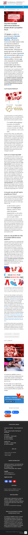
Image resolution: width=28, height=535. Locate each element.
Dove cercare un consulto (10, 452)
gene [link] (16, 215)
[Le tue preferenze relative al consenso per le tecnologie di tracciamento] (25, 532)
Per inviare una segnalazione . (12, 505)
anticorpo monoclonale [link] (11, 188)
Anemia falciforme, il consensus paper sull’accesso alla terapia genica (14, 350)
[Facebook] (6, 481)
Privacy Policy (22, 533)
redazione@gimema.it (9, 472)
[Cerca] (23, 7)
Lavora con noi (8, 454)
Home (5, 9)
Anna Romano (10, 353)
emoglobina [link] (19, 122)
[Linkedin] (10, 481)
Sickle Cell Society (15, 299)
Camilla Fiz (9, 368)
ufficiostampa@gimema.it (9, 474)
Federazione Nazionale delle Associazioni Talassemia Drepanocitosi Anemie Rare (13, 319)
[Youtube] (14, 481)
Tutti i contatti (8, 455)
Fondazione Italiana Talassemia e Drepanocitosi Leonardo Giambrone (13, 315)
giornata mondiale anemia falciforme (12, 336)
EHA (10, 230)
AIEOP (9, 84)
